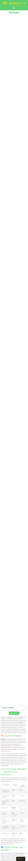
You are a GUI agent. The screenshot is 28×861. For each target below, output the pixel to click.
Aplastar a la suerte (17, 4)
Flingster (3, 746)
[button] (14, 8)
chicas (20, 758)
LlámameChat (16, 744)
